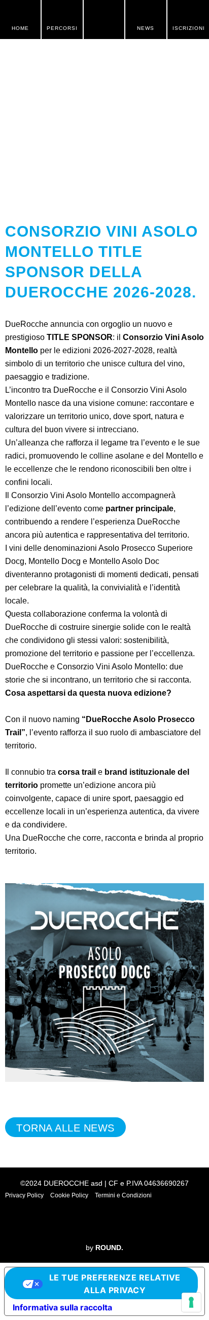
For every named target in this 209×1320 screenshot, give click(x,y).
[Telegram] (150, 1222)
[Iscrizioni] (188, 12)
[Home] (20, 12)
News (145, 28)
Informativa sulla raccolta (62, 1307)
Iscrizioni (188, 28)
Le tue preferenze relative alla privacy (115, 1283)
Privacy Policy (24, 1195)
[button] (104, 19)
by (104, 1247)
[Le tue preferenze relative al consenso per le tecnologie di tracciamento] (191, 1302)
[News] (145, 12)
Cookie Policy (69, 1195)
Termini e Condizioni (123, 1195)
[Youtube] (120, 1222)
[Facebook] (59, 1222)
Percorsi (62, 28)
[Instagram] (89, 1222)
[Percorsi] (62, 12)
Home (20, 28)
